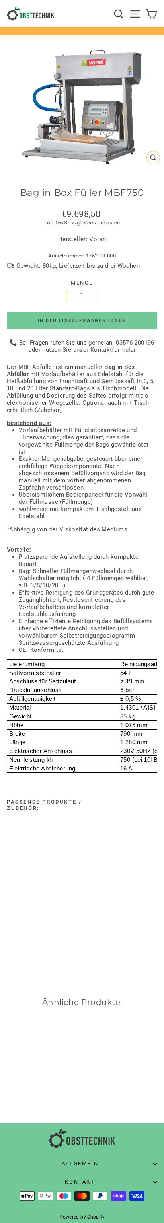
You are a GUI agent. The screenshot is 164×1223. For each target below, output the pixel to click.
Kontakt (80, 1182)
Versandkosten (102, 223)
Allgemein (80, 1163)
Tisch (141, 402)
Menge (82, 283)
